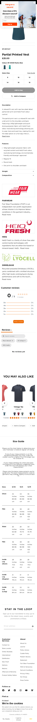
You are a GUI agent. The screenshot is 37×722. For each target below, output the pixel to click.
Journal (22, 646)
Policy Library (24, 650)
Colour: (12, 63)
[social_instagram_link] (20, 691)
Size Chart (5, 662)
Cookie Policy (24, 653)
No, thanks (6, 719)
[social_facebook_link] (3, 691)
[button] (18, 303)
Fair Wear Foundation (27, 663)
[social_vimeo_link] (32, 691)
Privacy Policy (24, 673)
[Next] (32, 403)
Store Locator (6, 648)
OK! (30, 719)
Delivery (5, 665)
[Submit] (32, 626)
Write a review (18, 321)
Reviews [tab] (7, 330)
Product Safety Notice (9, 675)
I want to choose (18, 719)
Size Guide (31, 73)
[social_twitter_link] (9, 691)
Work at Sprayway (26, 667)
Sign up (10, 24)
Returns (4, 668)
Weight (5, 171)
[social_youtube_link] (26, 691)
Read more (6, 136)
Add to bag (18, 90)
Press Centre (24, 680)
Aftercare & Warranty (9, 672)
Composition (7, 175)
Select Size (6, 73)
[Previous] (4, 403)
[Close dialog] (34, 3)
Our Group (23, 677)
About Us (23, 643)
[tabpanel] (18, 354)
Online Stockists (7, 651)
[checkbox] (6, 345)
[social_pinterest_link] (15, 691)
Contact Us (5, 645)
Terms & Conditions (26, 670)
